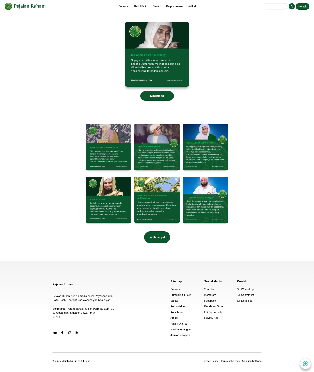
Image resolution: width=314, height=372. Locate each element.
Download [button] (157, 95)
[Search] (292, 6)
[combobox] (275, 6)
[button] (157, 237)
